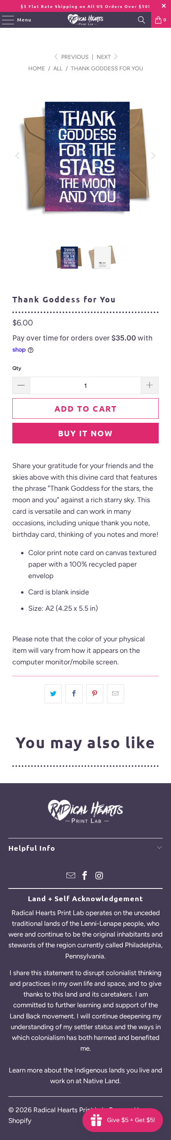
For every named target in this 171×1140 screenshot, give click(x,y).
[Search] (141, 20)
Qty (16, 368)
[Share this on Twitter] (53, 694)
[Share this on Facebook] (73, 694)
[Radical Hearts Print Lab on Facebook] (85, 876)
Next (104, 57)
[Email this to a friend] (115, 694)
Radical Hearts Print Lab (69, 1110)
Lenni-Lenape (101, 923)
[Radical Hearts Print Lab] (85, 20)
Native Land (101, 1081)
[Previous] (18, 156)
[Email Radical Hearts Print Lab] (71, 876)
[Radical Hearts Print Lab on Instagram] (99, 876)
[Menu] (4, 20)
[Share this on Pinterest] (94, 694)
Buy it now (85, 433)
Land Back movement (42, 1016)
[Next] (152, 156)
